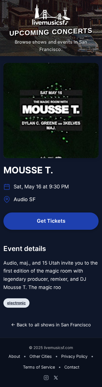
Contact (71, 367)
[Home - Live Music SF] (50, 14)
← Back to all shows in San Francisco (51, 325)
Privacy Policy (74, 356)
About (14, 356)
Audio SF (25, 199)
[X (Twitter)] (55, 377)
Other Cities (40, 356)
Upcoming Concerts (50, 32)
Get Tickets (51, 221)
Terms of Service (39, 367)
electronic (16, 303)
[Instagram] (46, 377)
